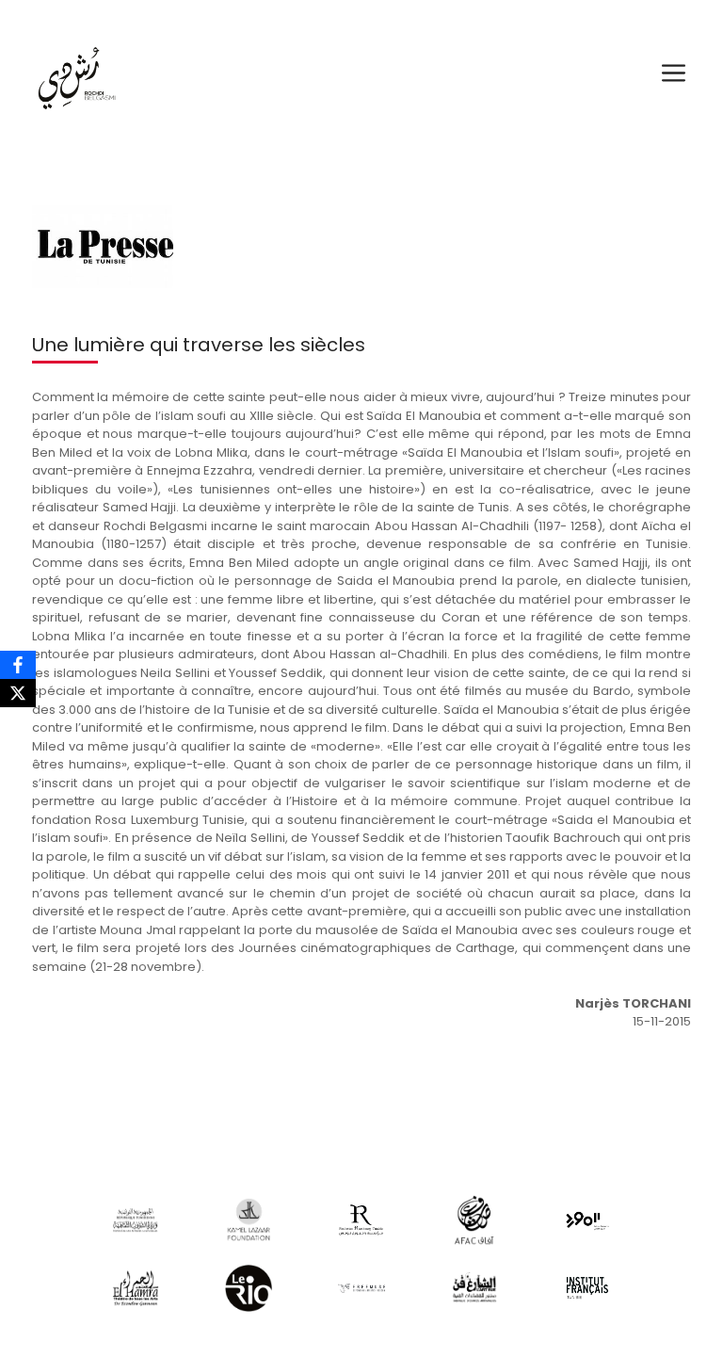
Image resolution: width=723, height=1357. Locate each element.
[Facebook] (18, 665)
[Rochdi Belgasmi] (75, 73)
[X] (18, 693)
